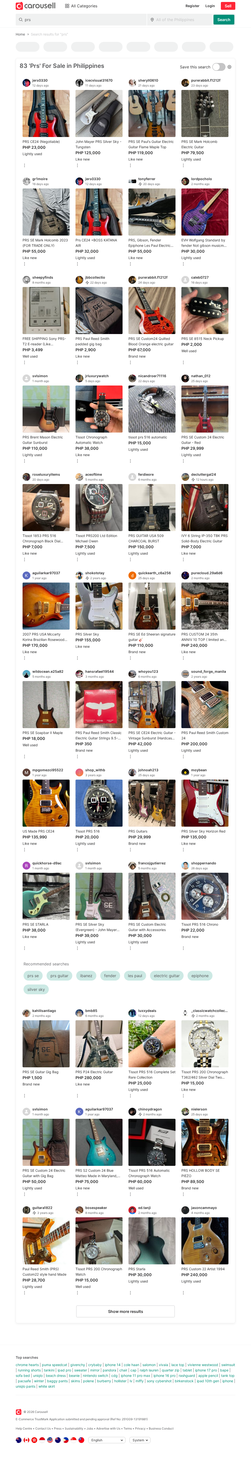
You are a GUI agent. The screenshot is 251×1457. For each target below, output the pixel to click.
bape (224, 1370)
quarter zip (170, 1370)
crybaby (95, 1365)
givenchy (77, 1365)
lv (131, 1381)
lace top (177, 1365)
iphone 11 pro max (135, 1375)
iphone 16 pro (164, 1375)
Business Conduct (161, 1428)
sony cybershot (159, 1381)
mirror (95, 1370)
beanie (74, 1375)
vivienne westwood (203, 1365)
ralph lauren (149, 1370)
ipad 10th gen (208, 1381)
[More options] (24, 165)
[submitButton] (223, 20)
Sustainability (74, 1428)
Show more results (125, 1311)
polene (88, 1381)
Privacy (140, 1428)
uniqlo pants (25, 1386)
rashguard (187, 1375)
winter (39, 1381)
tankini (49, 1370)
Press (58, 1428)
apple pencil (208, 1375)
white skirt (46, 1386)
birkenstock (184, 1381)
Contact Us (43, 1428)
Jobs (90, 1428)
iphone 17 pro (206, 1370)
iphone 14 (113, 1365)
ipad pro (64, 1370)
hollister (120, 1381)
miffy (140, 1381)
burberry (104, 1381)
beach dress (56, 1375)
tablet (187, 1370)
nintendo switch (95, 1375)
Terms (128, 1428)
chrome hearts (27, 1365)
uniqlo (38, 1375)
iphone (227, 1381)
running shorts (29, 1370)
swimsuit (228, 1365)
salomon (149, 1365)
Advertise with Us (108, 1428)
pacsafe (24, 1381)
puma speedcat (54, 1365)
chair (123, 1370)
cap (133, 1370)
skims (75, 1381)
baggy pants (57, 1381)
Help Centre (24, 1428)
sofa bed (23, 1375)
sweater (80, 1370)
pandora (109, 1370)
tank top (228, 1375)
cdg (114, 1375)
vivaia (163, 1365)
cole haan (131, 1365)
